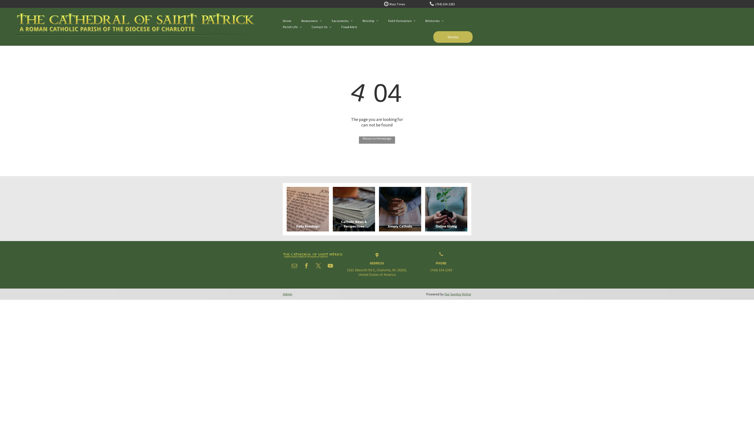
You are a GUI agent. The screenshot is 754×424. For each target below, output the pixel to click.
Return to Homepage (377, 138)
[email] (294, 266)
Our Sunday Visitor (457, 294)
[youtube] (330, 266)
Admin (287, 294)
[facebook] (306, 266)
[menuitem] (287, 21)
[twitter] (318, 266)
